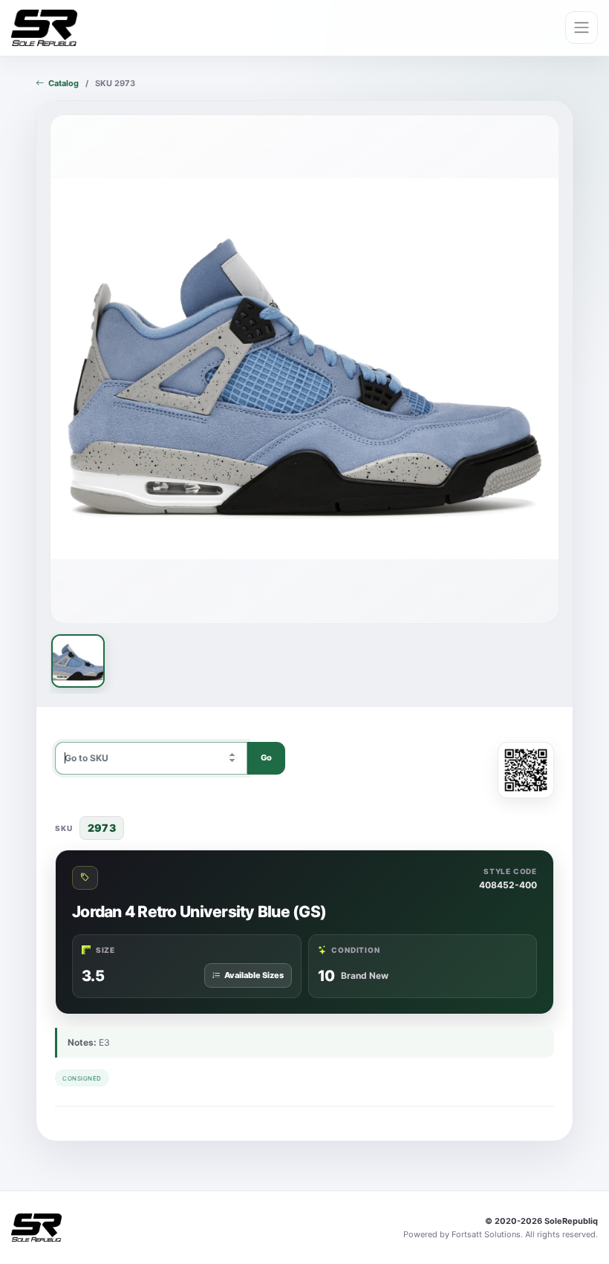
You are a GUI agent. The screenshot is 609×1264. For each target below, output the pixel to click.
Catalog (63, 83)
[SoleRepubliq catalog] (44, 28)
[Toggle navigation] (581, 27)
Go (266, 757)
